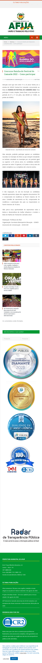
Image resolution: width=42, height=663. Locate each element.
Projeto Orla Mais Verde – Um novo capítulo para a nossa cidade (21, 4)
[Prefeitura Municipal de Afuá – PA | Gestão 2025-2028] (21, 21)
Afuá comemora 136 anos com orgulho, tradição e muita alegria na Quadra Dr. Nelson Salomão (12, 266)
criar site (14, 631)
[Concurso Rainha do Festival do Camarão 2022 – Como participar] (21, 59)
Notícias (37, 79)
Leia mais (23, 653)
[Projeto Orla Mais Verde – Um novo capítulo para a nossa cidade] (11, 279)
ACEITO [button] (14, 658)
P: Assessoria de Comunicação (13, 79)
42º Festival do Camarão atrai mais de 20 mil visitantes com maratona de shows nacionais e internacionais (12, 312)
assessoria (16, 634)
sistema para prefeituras (26, 631)
